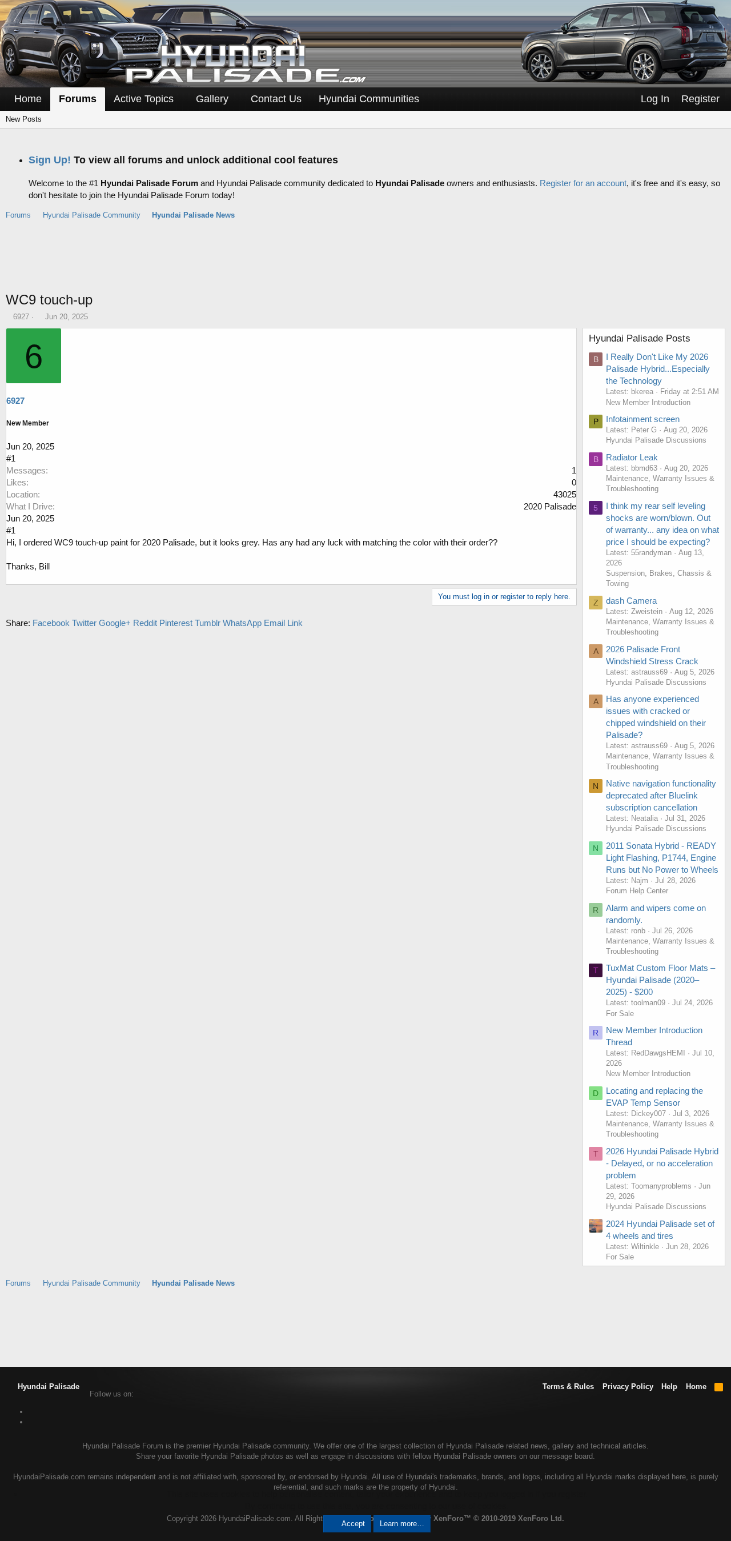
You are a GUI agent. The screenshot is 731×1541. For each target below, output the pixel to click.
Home (28, 99)
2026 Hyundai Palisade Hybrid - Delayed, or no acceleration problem (662, 1163)
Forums (78, 99)
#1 (10, 458)
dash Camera (631, 600)
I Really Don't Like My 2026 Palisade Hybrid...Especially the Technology (658, 369)
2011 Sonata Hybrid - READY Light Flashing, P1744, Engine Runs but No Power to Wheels (662, 857)
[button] (181, 99)
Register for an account (583, 183)
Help (669, 1386)
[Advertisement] (365, 261)
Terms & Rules (568, 1386)
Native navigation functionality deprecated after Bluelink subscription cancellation (661, 795)
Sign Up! (50, 160)
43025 (564, 494)
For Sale (620, 1013)
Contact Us (276, 99)
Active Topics (144, 99)
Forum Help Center (637, 890)
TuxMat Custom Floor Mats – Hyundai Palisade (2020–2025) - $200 (660, 980)
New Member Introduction (648, 402)
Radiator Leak (632, 457)
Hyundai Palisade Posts (639, 338)
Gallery (212, 99)
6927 (21, 316)
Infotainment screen (643, 419)
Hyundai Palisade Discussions (656, 440)
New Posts (24, 119)
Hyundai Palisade (47, 1386)
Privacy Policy (628, 1386)
